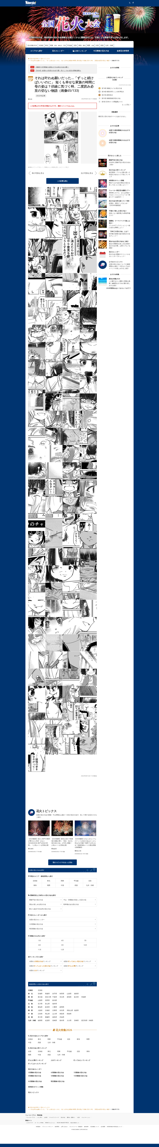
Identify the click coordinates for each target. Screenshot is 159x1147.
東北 (46, 45)
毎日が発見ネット (75, 1122)
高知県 (62, 1017)
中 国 (30, 1014)
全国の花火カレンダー (36, 920)
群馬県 (69, 997)
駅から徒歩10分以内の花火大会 (40, 909)
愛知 (84, 45)
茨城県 (83, 997)
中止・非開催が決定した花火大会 (75, 900)
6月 (62, 940)
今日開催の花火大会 (101, 51)
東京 (55, 45)
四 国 (30, 1017)
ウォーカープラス (30, 1117)
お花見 (45, 1117)
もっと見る (126, 104)
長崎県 (54, 1020)
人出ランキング (56, 1060)
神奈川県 (48, 997)
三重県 (54, 1007)
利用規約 (38, 1126)
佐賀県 (47, 1020)
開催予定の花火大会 (36, 900)
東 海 (30, 1007)
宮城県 (40, 994)
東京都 (40, 997)
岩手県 (54, 994)
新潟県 (54, 1000)
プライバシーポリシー (47, 1126)
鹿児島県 (84, 1020)
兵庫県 (54, 1010)
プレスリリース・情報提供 (75, 1126)
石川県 (40, 1004)
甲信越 (69, 45)
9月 (62, 945)
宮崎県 (76, 1020)
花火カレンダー (58, 51)
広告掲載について (94, 1126)
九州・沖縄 (109, 45)
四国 (102, 45)
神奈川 (60, 45)
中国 (97, 45)
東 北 (30, 994)
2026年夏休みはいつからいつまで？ (118, 288)
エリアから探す (36, 51)
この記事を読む (62, 181)
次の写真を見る (87, 173)
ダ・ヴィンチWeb (39, 1122)
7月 (85, 940)
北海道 (41, 45)
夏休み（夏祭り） (71, 1117)
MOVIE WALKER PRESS (63, 1122)
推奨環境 (57, 1126)
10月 (85, 945)
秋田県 (62, 994)
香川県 (40, 1017)
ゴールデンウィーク (54, 1117)
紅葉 (78, 1117)
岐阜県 (47, 1007)
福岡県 (40, 1020)
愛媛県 (47, 1017)
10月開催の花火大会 (80, 1076)
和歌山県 (70, 1010)
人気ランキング (81, 51)
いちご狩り (39, 1117)
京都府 (47, 1010)
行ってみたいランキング (82, 1060)
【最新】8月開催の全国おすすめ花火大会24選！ (52, 67)
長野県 (47, 1000)
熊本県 (62, 1020)
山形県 (69, 994)
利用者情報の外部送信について (114, 1126)
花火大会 (63, 1117)
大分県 (69, 1020)
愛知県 (40, 1007)
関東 (51, 45)
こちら (72, 106)
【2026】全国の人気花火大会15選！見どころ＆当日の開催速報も (58, 70)
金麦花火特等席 (123, 51)
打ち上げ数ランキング (35, 1060)
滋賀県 (76, 1010)
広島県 (40, 1014)
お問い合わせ (64, 1126)
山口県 (54, 1014)
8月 (39, 945)
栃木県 (76, 997)
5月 (39, 940)
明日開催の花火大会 (36, 929)
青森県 (47, 994)
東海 (80, 45)
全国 (29, 1051)
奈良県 (62, 1010)
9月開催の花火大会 (57, 1076)
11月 (39, 949)
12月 (62, 949)
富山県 (47, 1004)
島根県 (69, 1014)
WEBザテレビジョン (50, 1122)
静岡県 (62, 1007)
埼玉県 (62, 997)
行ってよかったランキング (37, 1064)
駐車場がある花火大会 (71, 904)
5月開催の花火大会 (34, 1072)
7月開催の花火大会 (80, 1072)
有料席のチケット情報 (35, 1087)
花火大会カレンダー (35, 1069)
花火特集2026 (32, 45)
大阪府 (40, 1010)
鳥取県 (62, 1014)
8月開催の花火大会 (34, 1076)
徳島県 (54, 1017)
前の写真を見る (38, 173)
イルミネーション (85, 1117)
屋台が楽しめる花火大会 (37, 904)
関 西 (30, 1010)
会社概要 (103, 1126)
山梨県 (40, 1000)
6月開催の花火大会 (57, 1072)
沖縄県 (91, 1020)
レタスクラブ (29, 1122)
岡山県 (47, 1014)
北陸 (75, 45)
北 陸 (30, 1004)
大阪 (92, 45)
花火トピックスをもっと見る (62, 862)
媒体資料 (86, 1126)
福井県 (54, 1004)
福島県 (76, 994)
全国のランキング (40, 961)
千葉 (64, 45)
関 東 (30, 997)
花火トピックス (33, 1092)
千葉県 (54, 997)
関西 (88, 45)
